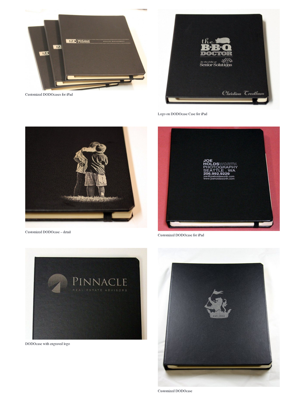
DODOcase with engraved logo (47, 343)
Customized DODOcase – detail (48, 231)
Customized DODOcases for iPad (49, 94)
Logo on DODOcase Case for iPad (182, 113)
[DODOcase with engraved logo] (86, 294)
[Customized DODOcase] (219, 317)
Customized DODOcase (175, 390)
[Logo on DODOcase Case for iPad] (219, 59)
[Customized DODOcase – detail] (86, 177)
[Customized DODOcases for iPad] (86, 49)
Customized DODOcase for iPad (181, 235)
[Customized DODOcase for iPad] (219, 179)
